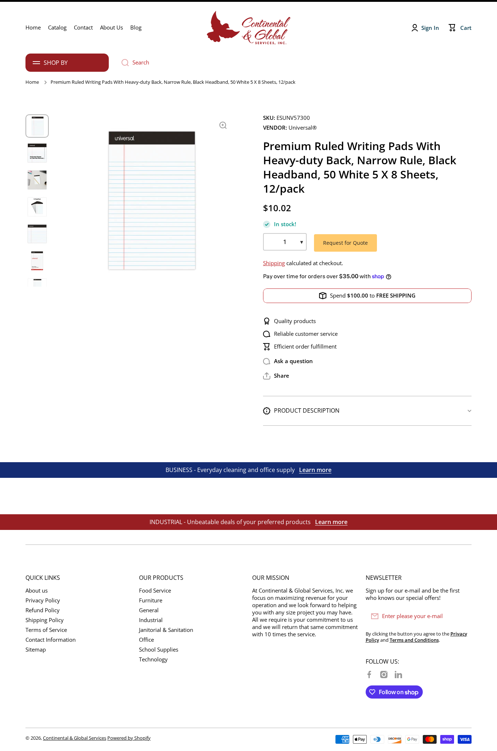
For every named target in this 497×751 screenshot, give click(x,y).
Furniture (150, 600)
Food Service (155, 590)
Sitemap (35, 649)
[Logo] (248, 27)
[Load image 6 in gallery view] (37, 260)
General (149, 610)
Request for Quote (345, 242)
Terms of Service (46, 630)
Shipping (274, 263)
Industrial (151, 620)
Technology (153, 659)
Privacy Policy (42, 600)
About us (36, 590)
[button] (276, 376)
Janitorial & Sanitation (166, 630)
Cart (466, 28)
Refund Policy (42, 610)
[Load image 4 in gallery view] (37, 207)
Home (32, 82)
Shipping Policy (44, 620)
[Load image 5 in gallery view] (37, 233)
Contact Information (50, 640)
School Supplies (158, 649)
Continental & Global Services (74, 738)
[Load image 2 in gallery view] (37, 153)
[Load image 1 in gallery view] (37, 126)
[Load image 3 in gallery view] (37, 180)
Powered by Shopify (129, 738)
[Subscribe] (462, 616)
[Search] (122, 63)
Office (146, 640)
